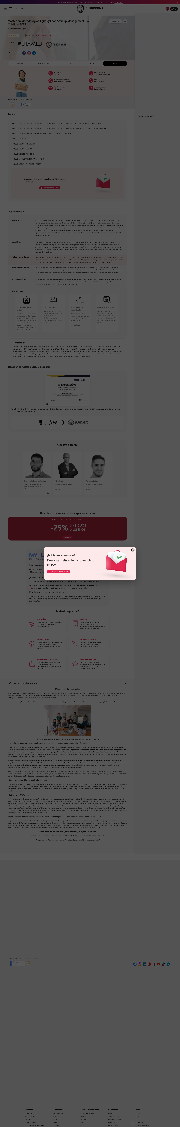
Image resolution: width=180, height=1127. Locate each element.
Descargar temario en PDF (59, 571)
